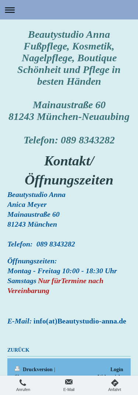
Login (116, 369)
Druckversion (37, 369)
